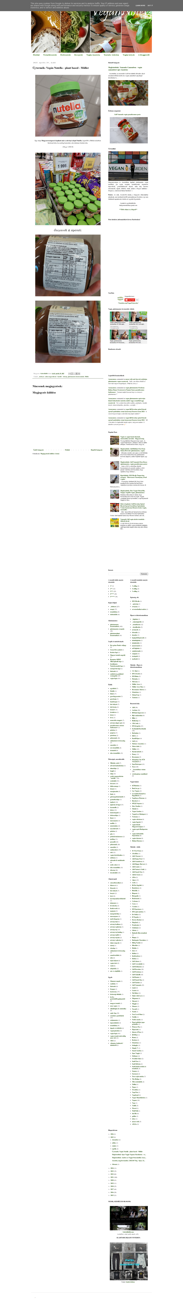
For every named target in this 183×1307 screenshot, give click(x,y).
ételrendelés (114, 614)
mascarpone (114, 821)
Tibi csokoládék (137, 1082)
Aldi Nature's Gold (138, 869)
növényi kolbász (115, 924)
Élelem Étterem (137, 841)
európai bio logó (115, 669)
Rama (134, 1037)
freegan (112, 989)
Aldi (133, 707)
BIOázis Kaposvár (138, 713)
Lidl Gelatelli (136, 975)
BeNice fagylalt (137, 885)
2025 (112, 1137)
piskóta (112, 730)
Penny (134, 754)
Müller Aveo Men (137, 687)
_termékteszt (136, 624)
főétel (112, 694)
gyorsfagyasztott (115, 696)
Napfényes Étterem (138, 798)
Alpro (134, 880)
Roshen (134, 1040)
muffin (112, 823)
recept (112, 609)
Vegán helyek (129, 55)
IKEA (134, 736)
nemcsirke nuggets (116, 720)
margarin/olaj (114, 914)
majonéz (113, 911)
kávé (111, 896)
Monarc (134, 1006)
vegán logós (114, 678)
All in (134, 877)
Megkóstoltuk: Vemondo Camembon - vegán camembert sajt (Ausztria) (125, 68)
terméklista (113, 612)
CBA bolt (135, 723)
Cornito (134, 906)
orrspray (135, 606)
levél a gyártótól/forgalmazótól (117, 998)
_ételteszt (41, 377)
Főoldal (36, 55)
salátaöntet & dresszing (117, 741)
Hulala (134, 948)
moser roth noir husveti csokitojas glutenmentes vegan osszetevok (127, 380)
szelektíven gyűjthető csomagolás (116, 675)
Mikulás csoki (114, 763)
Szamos (134, 1071)
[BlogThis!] (72, 373)
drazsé (112, 789)
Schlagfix (135, 1045)
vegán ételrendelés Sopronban (138, 835)
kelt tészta (113, 707)
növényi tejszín (115, 937)
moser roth (135, 1121)
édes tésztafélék (115, 753)
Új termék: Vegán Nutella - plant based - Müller (127, 1151)
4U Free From (136, 851)
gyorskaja (113, 699)
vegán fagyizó (136, 822)
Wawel (134, 1108)
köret (112, 715)
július (114, 1143)
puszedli (112, 842)
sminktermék (136, 651)
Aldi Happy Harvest (138, 864)
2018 (112, 1186)
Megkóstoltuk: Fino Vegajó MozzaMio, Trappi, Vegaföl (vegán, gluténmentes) (132, 492)
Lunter (134, 990)
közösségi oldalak (115, 994)
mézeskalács (114, 826)
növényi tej (113, 930)
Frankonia (135, 925)
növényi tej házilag (116, 932)
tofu (111, 958)
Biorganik (135, 896)
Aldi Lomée (135, 867)
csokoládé (113, 781)
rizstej (112, 945)
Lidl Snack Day (137, 980)
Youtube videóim (111, 55)
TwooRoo (135, 1090)
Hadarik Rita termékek (139, 933)
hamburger (113, 702)
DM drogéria (136, 726)
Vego (133, 1103)
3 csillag (134, 586)
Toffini (134, 1084)
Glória (134, 930)
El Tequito (135, 917)
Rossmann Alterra (138, 690)
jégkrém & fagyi (115, 805)
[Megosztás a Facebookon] (76, 373)
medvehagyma (114, 919)
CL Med (134, 671)
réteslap (112, 948)
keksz (112, 810)
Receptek (78, 55)
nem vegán (113, 1006)
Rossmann (135, 757)
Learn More (140, 5)
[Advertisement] (128, 272)
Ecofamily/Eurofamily (139, 729)
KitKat (134, 953)
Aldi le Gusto (136, 875)
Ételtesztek (65, 55)
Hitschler (135, 945)
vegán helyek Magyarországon (137, 826)
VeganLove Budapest (139, 814)
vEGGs (134, 1124)
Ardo (133, 883)
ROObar (135, 1035)
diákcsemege (114, 786)
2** (111, 589)
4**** (112, 594)
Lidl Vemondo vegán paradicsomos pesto (127, 114)
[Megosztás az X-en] (74, 373)
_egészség (135, 604)
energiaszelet (114, 791)
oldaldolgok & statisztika (118, 1009)
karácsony (113, 992)
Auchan (134, 710)
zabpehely (113, 968)
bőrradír (135, 632)
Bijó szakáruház (137, 715)
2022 (112, 1174)
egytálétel (113, 688)
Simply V (135, 1048)
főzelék (112, 691)
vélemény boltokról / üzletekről (116, 1044)
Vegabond (135, 1095)
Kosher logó (114, 652)
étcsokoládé (114, 873)
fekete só (113, 885)
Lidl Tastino (136, 982)
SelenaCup (135, 695)
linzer (112, 818)
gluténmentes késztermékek (76, 377)
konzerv (112, 710)
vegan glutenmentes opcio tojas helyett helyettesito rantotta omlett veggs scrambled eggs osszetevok (126, 400)
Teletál (134, 809)
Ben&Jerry (135, 888)
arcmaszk (135, 630)
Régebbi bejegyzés (96, 450)
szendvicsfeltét (114, 955)
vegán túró (113, 963)
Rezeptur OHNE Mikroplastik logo (116, 660)
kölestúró (113, 903)
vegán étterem (136, 838)
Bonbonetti (135, 898)
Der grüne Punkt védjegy (118, 645)
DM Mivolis (136, 601)
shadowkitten (130, 1282)
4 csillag (134, 589)
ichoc (133, 1119)
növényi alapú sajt (116, 723)
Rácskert (135, 801)
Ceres (134, 904)
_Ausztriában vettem (138, 769)
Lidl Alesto (135, 961)
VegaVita (135, 1092)
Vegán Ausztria (93, 55)
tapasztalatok (114, 1023)
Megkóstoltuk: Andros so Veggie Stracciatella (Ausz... (129, 1158)
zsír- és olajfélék (115, 971)
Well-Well (135, 1111)
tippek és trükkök (116, 1028)
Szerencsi (135, 1074)
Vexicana (135, 817)
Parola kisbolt (136, 752)
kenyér (112, 893)
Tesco (134, 767)
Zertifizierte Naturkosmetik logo (116, 665)
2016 (112, 1192)
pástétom (113, 735)
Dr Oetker (135, 914)
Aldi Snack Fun (137, 872)
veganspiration (115, 1031)
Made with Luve (137, 996)
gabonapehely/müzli (116, 797)
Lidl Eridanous (137, 967)
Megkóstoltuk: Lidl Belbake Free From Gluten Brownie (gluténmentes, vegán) (132, 450)
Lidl (133, 741)
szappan (134, 654)
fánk (111, 794)
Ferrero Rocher (137, 920)
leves (111, 718)
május (114, 1146)
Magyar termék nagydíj (117, 655)
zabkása (112, 858)
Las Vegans (135, 791)
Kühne (134, 959)
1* (111, 586)
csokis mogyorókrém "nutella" (53, 377)
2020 (112, 1180)
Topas (134, 1087)
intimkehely (136, 643)
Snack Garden (136, 1051)
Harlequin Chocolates (139, 940)
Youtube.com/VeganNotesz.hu (128, 303)
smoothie (113, 745)
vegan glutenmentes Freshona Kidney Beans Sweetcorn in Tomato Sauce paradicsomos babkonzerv (126, 390)
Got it (150, 5)
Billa (133, 718)
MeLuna (135, 682)
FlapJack (135, 922)
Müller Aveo (136, 684)
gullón (134, 1116)
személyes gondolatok (117, 1016)
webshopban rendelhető (139, 774)
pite (111, 834)
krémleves (113, 712)
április (114, 1149)
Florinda (135, 679)
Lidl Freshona (136, 972)
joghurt (112, 802)
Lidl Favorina (136, 969)
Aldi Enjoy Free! (137, 859)
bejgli (112, 771)
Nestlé (134, 1012)
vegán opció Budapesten (140, 829)
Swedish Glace (136, 1059)
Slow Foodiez (136, 806)
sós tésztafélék (114, 748)
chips (112, 774)
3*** (111, 591)
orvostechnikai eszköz (139, 609)
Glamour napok (115, 981)
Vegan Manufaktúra (138, 1098)
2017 (112, 1189)
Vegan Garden (136, 811)
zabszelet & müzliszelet (117, 860)
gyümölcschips (115, 799)
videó (112, 1041)
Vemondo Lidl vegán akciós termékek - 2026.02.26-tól (132, 520)
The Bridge (135, 1079)
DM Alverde (136, 674)
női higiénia (135, 648)
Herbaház (135, 733)
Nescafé (134, 1009)
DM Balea (135, 676)
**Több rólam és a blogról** (128, 209)
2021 (112, 1177)
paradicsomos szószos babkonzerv (117, 726)
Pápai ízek (135, 1029)
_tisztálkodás (136, 627)
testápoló (135, 656)
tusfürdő (135, 659)
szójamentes (114, 1020)
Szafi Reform (136, 1064)
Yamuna (135, 697)
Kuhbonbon (136, 956)
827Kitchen (135, 786)
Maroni (134, 1001)
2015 (112, 1195)
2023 (112, 1171)
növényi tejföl (114, 935)
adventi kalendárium (116, 766)
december (115, 1140)
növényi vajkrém (115, 940)
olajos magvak (114, 943)
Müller (87, 377)
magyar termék (115, 1003)
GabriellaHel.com (128, 1232)
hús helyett (113, 704)
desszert (112, 783)
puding (112, 839)
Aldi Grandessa (137, 861)
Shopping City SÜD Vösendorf (138, 760)
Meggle (134, 1004)
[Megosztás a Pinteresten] (79, 373)
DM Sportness (136, 909)
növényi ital (114, 922)
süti (111, 852)
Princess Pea (136, 1027)
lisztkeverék (114, 908)
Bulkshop (135, 721)
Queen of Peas (136, 1032)
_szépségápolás (137, 622)
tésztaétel (113, 750)
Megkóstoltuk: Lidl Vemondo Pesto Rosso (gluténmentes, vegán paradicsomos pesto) (133, 463)
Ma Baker (135, 993)
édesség (65, 377)
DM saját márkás (137, 912)
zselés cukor (114, 865)
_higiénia (135, 619)
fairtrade (113, 671)
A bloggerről (144, 55)
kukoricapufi (114, 813)
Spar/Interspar (137, 764)
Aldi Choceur (136, 856)
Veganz (134, 1100)
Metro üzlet (135, 746)
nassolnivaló (114, 829)
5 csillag (134, 591)
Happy (134, 937)
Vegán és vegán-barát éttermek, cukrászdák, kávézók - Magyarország (132, 438)
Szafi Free (135, 1061)
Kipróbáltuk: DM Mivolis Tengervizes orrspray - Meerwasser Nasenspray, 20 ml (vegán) (133, 477)
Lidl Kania (135, 977)
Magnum (135, 998)
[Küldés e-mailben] (69, 373)
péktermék (113, 738)
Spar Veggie (136, 1053)
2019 (112, 1183)
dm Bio (134, 1113)
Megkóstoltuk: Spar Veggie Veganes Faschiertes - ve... (129, 1154)
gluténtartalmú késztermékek (115, 634)
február (115, 1164)
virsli (111, 966)
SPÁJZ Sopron (137, 803)
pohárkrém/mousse (116, 836)
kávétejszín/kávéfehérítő (117, 899)
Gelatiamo (135, 928)
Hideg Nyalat (136, 943)
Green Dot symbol (116, 650)
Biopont (134, 893)
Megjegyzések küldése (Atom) (49, 454)
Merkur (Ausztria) (138, 744)
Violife (134, 1106)
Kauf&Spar (136, 738)
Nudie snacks (136, 1020)
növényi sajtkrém (115, 927)
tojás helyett (114, 961)
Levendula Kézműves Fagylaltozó (139, 795)
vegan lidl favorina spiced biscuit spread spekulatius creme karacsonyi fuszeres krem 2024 (127, 410)
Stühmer (135, 1056)
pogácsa (112, 733)
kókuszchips (114, 815)
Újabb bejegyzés (38, 450)
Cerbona (135, 901)
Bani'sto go (135, 788)
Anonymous (112, 379)
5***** (112, 597)
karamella (113, 807)
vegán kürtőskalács (116, 855)
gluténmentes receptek (117, 629)
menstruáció (136, 646)
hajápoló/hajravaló (138, 638)
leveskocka (113, 906)
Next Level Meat (137, 1014)
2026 (112, 1134)
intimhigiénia (136, 640)
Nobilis (134, 1017)
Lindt (134, 988)
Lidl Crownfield (137, 964)
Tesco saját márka (138, 1076)
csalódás (113, 984)
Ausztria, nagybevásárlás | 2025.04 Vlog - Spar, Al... (128, 1161)
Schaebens (135, 692)
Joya (133, 951)
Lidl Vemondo (136, 985)
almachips (113, 768)
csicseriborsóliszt (115, 883)
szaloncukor (114, 850)
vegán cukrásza (137, 819)
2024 (112, 1168)
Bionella (134, 891)
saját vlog (113, 1013)
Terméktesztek (50, 55)
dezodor (134, 635)
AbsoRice (135, 853)
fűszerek (113, 888)
